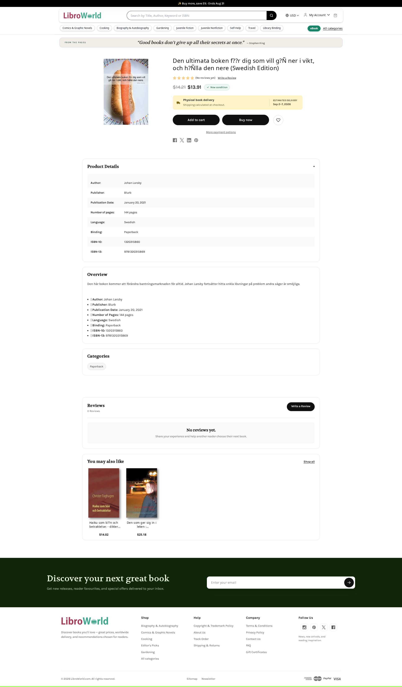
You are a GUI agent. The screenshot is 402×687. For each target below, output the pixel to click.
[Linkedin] (189, 140)
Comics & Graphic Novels (77, 28)
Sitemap (192, 678)
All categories (333, 28)
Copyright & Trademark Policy (213, 626)
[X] (182, 140)
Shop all (309, 461)
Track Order (201, 639)
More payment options (221, 132)
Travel (251, 28)
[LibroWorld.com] (84, 621)
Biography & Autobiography (133, 28)
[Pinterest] (196, 140)
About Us (199, 632)
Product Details (103, 166)
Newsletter (208, 678)
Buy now (245, 120)
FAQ (248, 645)
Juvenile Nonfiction (212, 28)
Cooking (104, 28)
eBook (314, 28)
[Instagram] (304, 627)
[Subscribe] (349, 582)
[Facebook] (175, 140)
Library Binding (272, 28)
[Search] (272, 15)
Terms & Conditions (259, 626)
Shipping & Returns (207, 645)
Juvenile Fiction (184, 28)
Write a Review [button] (227, 77)
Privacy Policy (255, 632)
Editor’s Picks (150, 645)
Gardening (162, 28)
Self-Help (235, 28)
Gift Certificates (256, 652)
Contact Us (253, 639)
